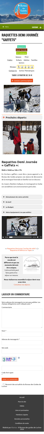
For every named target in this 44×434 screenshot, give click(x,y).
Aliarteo (14, 427)
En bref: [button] (8, 202)
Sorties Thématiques (26, 71)
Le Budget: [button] (10, 207)
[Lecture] (3, 237)
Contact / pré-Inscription (23, 80)
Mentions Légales (22, 414)
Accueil (4, 19)
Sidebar (35, 27)
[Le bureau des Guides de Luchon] (22, 10)
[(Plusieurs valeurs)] (22, 137)
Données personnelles (22, 419)
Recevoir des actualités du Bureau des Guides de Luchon (21, 385)
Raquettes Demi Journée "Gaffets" (14, 21)
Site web (5, 348)
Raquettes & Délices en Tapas (21, 250)
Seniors (21, 63)
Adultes (26, 60)
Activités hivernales (22, 19)
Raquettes (35, 19)
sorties (11, 19)
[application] (22, 227)
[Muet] (38, 237)
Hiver (27, 57)
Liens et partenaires (22, 410)
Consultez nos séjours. (22, 284)
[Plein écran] (41, 237)
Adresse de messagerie (11, 339)
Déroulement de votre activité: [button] (17, 197)
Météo (22, 406)
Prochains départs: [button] (16, 117)
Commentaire (7, 307)
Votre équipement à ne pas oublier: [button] (18, 212)
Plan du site (22, 401)
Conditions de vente (22, 423)
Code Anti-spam (7, 372)
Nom (4, 331)
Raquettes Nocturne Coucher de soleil (21, 248)
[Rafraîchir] (19, 358)
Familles (34, 60)
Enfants (19, 60)
